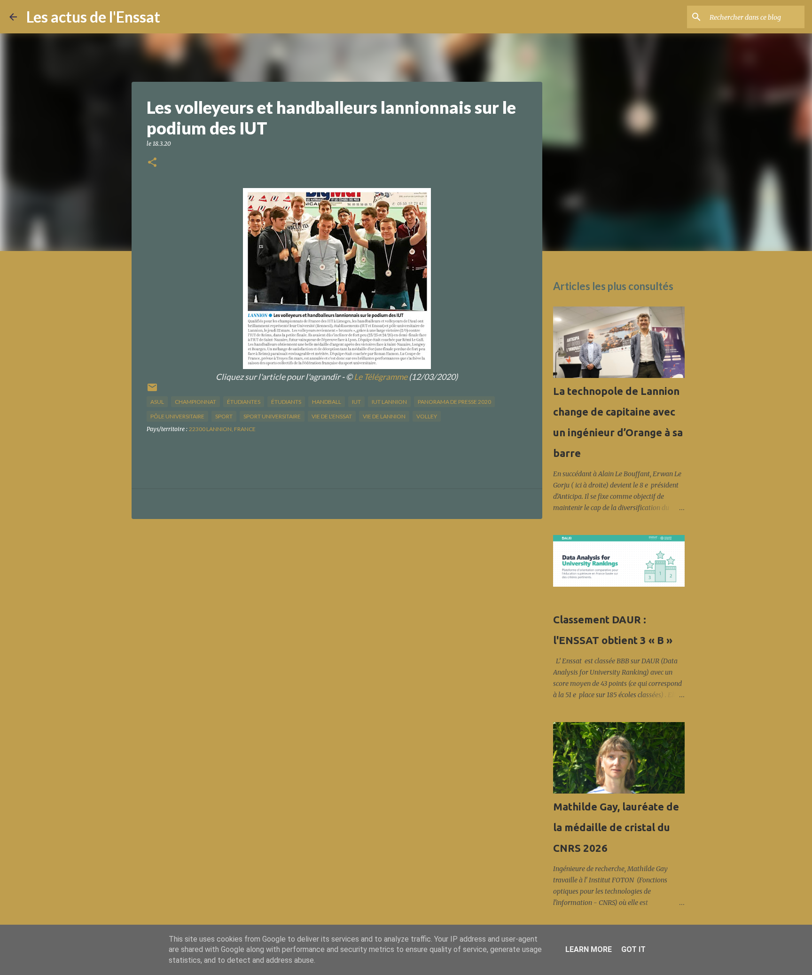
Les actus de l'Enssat (93, 17)
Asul (157, 401)
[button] (152, 163)
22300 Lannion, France (222, 428)
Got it (633, 949)
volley (426, 416)
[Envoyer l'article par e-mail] (152, 390)
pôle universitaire (177, 416)
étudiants (286, 401)
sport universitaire (272, 416)
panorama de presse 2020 (454, 401)
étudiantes (243, 401)
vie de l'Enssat (332, 416)
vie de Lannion (384, 416)
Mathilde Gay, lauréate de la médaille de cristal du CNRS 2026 (616, 827)
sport (224, 416)
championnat (195, 401)
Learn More (588, 949)
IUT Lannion (389, 401)
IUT (356, 401)
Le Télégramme (380, 377)
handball (326, 401)
